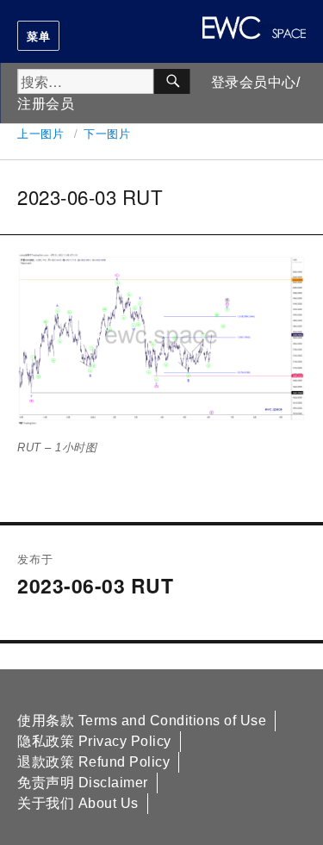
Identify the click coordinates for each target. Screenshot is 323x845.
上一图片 (40, 133)
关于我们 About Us (78, 803)
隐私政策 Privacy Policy (94, 741)
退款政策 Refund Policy (93, 762)
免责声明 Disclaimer (82, 782)
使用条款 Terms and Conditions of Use (141, 720)
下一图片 (107, 133)
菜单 (38, 36)
